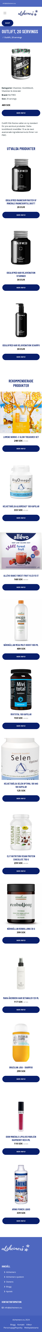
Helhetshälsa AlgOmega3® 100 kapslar (21, 506)
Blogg (8, 1286)
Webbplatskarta (31, 1327)
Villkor (29, 1324)
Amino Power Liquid (21, 1209)
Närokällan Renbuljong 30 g (21, 928)
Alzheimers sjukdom (15, 1277)
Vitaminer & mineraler (11, 91)
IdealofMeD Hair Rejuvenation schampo (21, 345)
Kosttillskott (27, 88)
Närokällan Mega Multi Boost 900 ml (21, 644)
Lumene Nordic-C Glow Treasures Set (21, 436)
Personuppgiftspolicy (13, 1327)
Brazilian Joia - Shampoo (21, 1067)
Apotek (9, 1291)
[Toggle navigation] (5, 13)
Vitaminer (17, 88)
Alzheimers (11, 1272)
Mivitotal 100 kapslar (21, 714)
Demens (9, 1282)
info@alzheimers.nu (9, 3)
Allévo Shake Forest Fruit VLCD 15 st (21, 575)
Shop (7, 23)
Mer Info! (21, 113)
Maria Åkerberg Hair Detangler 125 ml (21, 998)
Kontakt (20, 1324)
